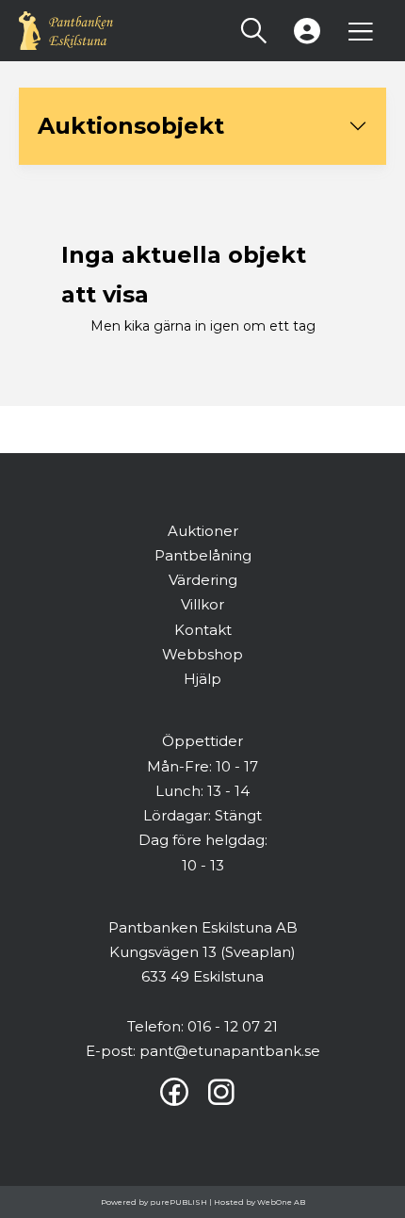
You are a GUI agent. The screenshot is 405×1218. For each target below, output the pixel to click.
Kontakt (203, 630)
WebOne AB (281, 1202)
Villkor (202, 604)
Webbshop (202, 654)
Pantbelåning (202, 555)
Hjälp (202, 679)
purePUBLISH (178, 1202)
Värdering (203, 580)
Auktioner (203, 531)
